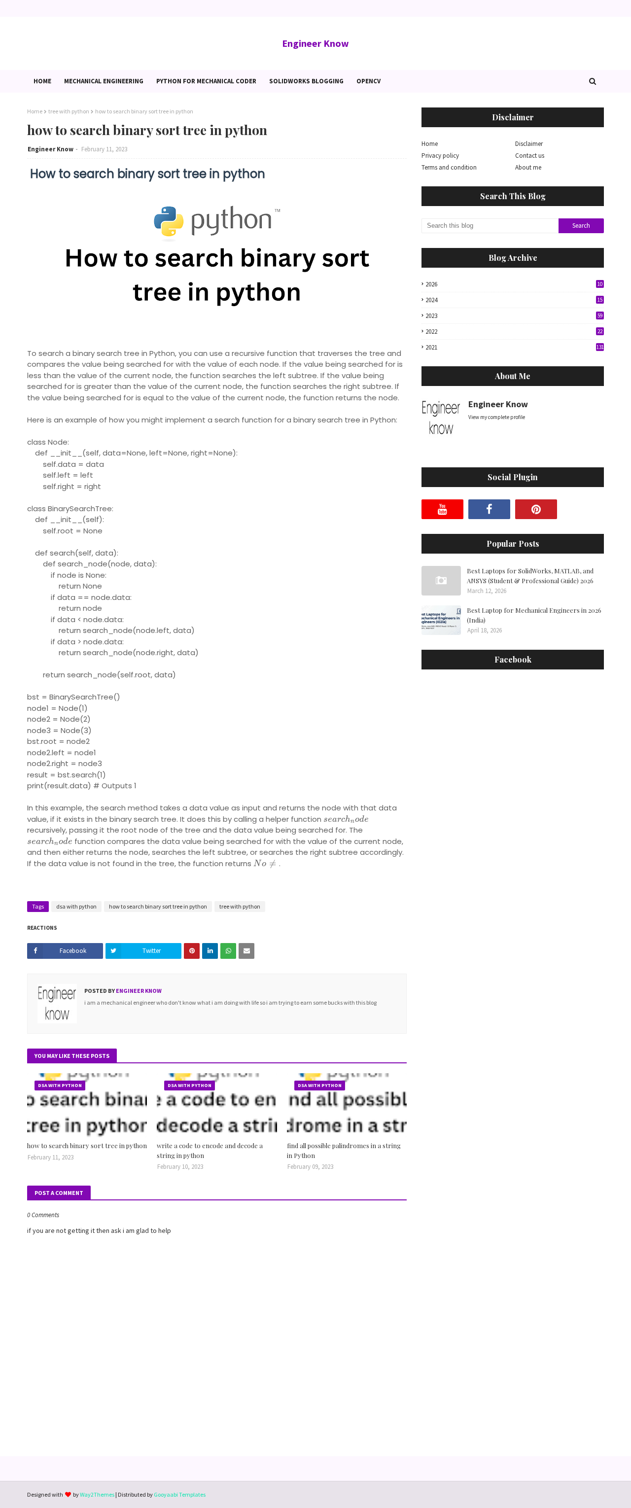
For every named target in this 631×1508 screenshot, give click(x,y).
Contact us (529, 155)
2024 (513, 300)
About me (528, 167)
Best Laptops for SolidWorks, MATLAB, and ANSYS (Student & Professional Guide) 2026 (530, 575)
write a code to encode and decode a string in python (210, 1150)
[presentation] (346, 818)
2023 (513, 316)
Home (34, 111)
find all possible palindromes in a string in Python (344, 1150)
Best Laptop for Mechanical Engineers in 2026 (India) (534, 615)
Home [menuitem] (42, 81)
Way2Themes (97, 1494)
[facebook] (489, 509)
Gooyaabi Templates (180, 1494)
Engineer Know (315, 43)
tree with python (68, 111)
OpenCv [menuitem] (368, 81)
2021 (514, 347)
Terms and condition (449, 167)
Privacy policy (440, 155)
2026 (513, 284)
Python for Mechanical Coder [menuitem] (206, 81)
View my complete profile (496, 417)
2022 (513, 331)
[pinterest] (536, 509)
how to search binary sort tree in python (158, 906)
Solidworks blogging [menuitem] (306, 81)
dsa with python (76, 906)
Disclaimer (529, 144)
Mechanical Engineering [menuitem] (103, 81)
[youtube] (442, 509)
